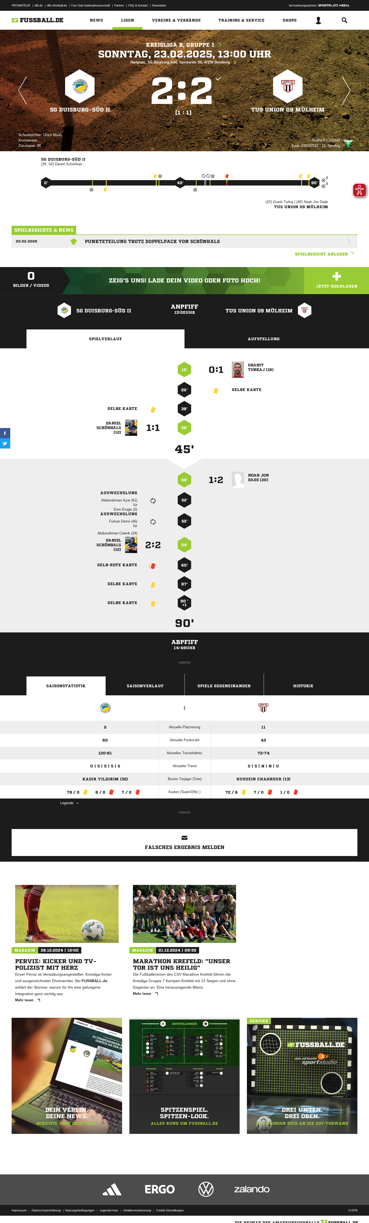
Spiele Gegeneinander (224, 686)
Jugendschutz (109, 1210)
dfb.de (39, 5)
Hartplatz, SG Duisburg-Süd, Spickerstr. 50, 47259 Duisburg (180, 62)
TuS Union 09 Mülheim (287, 110)
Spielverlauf (105, 339)
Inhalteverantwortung (137, 1210)
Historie (303, 686)
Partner (119, 5)
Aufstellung (264, 339)
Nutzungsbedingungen (80, 1210)
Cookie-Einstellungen (170, 1210)
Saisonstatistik (66, 686)
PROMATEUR (21, 5)
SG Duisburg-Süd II (80, 110)
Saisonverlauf (145, 686)
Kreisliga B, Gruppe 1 (180, 45)
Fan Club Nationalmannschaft (90, 5)
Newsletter (159, 5)
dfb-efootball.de (57, 5)
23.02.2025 (26, 241)
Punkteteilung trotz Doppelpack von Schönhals (152, 241)
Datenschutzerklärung (46, 1210)
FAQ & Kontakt (138, 5)
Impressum (19, 1210)
